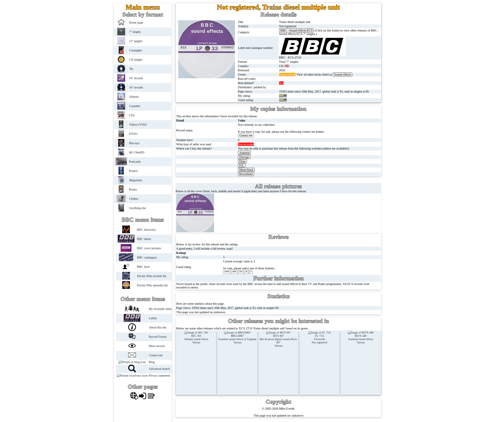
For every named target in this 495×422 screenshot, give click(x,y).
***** (226, 272)
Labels (153, 318)
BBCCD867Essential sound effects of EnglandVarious (237, 339)
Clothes (133, 198)
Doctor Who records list (151, 276)
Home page (136, 22)
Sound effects (342, 74)
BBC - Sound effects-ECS (296, 30)
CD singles (136, 59)
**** (234, 272)
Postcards (135, 161)
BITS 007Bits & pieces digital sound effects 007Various (278, 340)
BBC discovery (146, 229)
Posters (133, 171)
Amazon (244, 152)
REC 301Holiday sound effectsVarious (196, 339)
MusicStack (246, 169)
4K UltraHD (136, 152)
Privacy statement (159, 375)
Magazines (135, 180)
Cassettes (134, 106)
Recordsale (246, 174)
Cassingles (135, 50)
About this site (157, 327)
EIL (241, 165)
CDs (132, 115)
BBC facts (143, 266)
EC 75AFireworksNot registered (319, 339)
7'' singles (135, 31)
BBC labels (144, 239)
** (246, 272)
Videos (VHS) (138, 124)
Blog (152, 362)
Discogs (244, 157)
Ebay (242, 161)
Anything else (137, 208)
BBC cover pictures (149, 248)
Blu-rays (134, 143)
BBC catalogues (147, 257)
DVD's (133, 133)
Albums (134, 96)
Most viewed (157, 346)
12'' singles (135, 41)
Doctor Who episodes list (152, 285)
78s (131, 69)
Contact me (156, 355)
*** (240, 272)
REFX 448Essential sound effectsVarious (360, 339)
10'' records (136, 78)
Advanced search (159, 368)
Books (133, 189)
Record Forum (157, 336)
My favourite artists (160, 309)
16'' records (136, 87)
